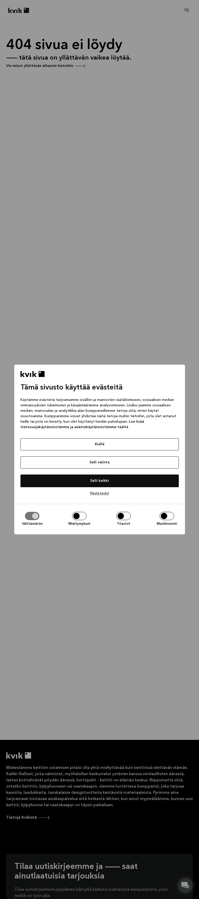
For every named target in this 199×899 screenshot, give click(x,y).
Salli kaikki (99, 481)
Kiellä (99, 444)
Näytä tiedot (99, 493)
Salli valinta (99, 462)
